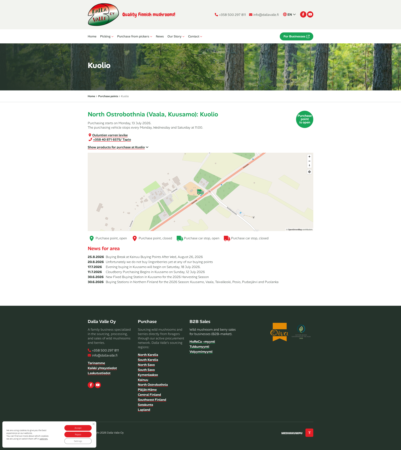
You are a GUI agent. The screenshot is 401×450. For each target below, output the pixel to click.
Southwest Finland (152, 400)
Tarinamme (96, 363)
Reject (78, 434)
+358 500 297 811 (232, 15)
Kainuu (143, 380)
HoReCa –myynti (202, 341)
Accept (78, 428)
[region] (200, 192)
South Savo (146, 370)
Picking (105, 36)
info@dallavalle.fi (266, 15)
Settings (78, 441)
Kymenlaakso (148, 375)
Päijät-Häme (147, 390)
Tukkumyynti (199, 346)
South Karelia (148, 360)
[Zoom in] (309, 156)
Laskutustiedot (99, 373)
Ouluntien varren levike (110, 135)
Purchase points (108, 96)
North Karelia (148, 355)
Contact (193, 36)
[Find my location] (309, 171)
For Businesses (294, 36)
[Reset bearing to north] (309, 165)
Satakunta (145, 405)
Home (92, 36)
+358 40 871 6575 (112, 139)
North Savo (146, 365)
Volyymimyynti (201, 351)
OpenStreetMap (295, 229)
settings (44, 438)
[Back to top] (309, 433)
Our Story (174, 36)
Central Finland (149, 395)
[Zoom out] (309, 161)
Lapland (144, 410)
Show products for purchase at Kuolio (116, 147)
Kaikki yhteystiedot (102, 368)
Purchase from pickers (133, 36)
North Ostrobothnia (153, 384)
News (160, 36)
